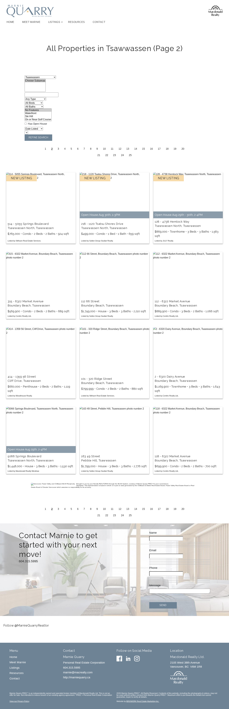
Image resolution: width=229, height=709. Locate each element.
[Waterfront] (38, 113)
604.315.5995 (28, 561)
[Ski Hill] (38, 116)
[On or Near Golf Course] (38, 119)
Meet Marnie (31, 22)
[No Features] (38, 110)
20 (182, 148)
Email (152, 550)
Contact (99, 22)
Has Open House (37, 123)
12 (120, 148)
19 (175, 148)
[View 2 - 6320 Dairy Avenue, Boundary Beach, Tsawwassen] (188, 350)
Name (153, 532)
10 (104, 148)
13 (127, 148)
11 (112, 148)
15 (143, 148)
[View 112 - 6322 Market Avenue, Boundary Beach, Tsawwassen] (188, 275)
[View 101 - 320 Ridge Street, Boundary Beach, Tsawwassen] (114, 350)
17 (159, 148)
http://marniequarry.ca (76, 677)
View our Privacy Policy (19, 701)
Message (155, 585)
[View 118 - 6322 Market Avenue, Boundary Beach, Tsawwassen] (188, 430)
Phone (153, 567)
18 (167, 148)
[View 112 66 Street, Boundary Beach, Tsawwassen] (114, 275)
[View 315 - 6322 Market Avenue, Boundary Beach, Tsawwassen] (41, 275)
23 (114, 155)
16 (151, 148)
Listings (15, 667)
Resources (76, 22)
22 (106, 155)
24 (122, 155)
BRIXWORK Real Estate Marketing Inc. (142, 701)
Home (10, 22)
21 (98, 155)
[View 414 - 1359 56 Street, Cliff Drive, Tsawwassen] (41, 350)
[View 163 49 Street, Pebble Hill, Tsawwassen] (114, 430)
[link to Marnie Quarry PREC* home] (30, 11)
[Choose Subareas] (35, 80)
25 (130, 155)
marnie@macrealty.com (78, 672)
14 (135, 148)
